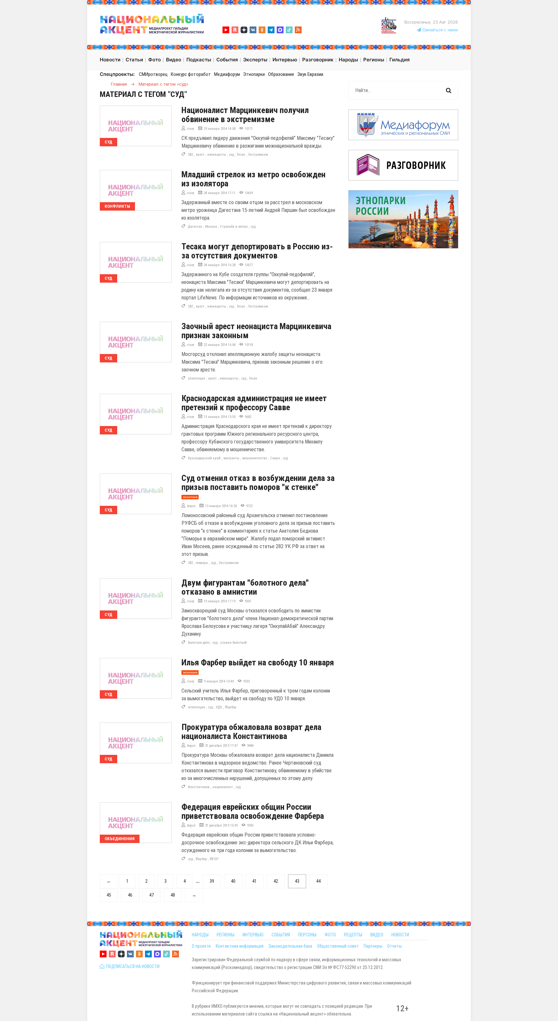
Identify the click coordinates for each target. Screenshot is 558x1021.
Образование (281, 74)
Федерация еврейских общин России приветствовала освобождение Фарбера (252, 811)
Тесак (241, 154)
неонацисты (216, 154)
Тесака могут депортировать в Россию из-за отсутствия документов (257, 251)
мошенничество (254, 458)
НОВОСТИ (400, 934)
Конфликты (117, 206)
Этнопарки (254, 74)
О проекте (201, 946)
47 (151, 895)
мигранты (231, 458)
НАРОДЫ (200, 934)
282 (190, 154)
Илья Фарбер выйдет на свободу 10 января (257, 662)
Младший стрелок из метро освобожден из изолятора (253, 179)
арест (200, 154)
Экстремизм (258, 154)
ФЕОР (214, 859)
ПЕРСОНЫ (307, 934)
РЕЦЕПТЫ (353, 934)
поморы (202, 563)
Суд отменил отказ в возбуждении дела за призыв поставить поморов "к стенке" (258, 483)
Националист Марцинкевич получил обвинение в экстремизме (245, 115)
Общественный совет (338, 946)
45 (109, 895)
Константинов (199, 787)
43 (297, 881)
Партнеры (373, 946)
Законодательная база (290, 946)
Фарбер (230, 707)
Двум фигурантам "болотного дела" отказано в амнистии (245, 587)
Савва (275, 458)
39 (212, 881)
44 (318, 881)
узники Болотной (233, 643)
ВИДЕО (376, 934)
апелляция (196, 378)
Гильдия (399, 60)
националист (222, 787)
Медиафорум (227, 74)
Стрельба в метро (234, 226)
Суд (108, 142)
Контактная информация (240, 946)
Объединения (120, 838)
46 (130, 895)
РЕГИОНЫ (225, 934)
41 (254, 881)
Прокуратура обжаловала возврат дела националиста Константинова (251, 732)
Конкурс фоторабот (191, 74)
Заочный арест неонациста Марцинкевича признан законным (256, 331)
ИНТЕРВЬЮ (253, 934)
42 (276, 881)
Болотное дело (199, 643)
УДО (219, 707)
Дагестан (195, 226)
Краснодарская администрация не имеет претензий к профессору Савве (254, 403)
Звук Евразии (310, 74)
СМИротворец (153, 74)
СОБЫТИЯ (281, 934)
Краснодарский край (204, 458)
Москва (211, 226)
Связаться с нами (439, 29)
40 (233, 881)
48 (172, 895)
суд (231, 154)
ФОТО (330, 934)
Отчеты (394, 946)
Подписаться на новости (132, 966)
